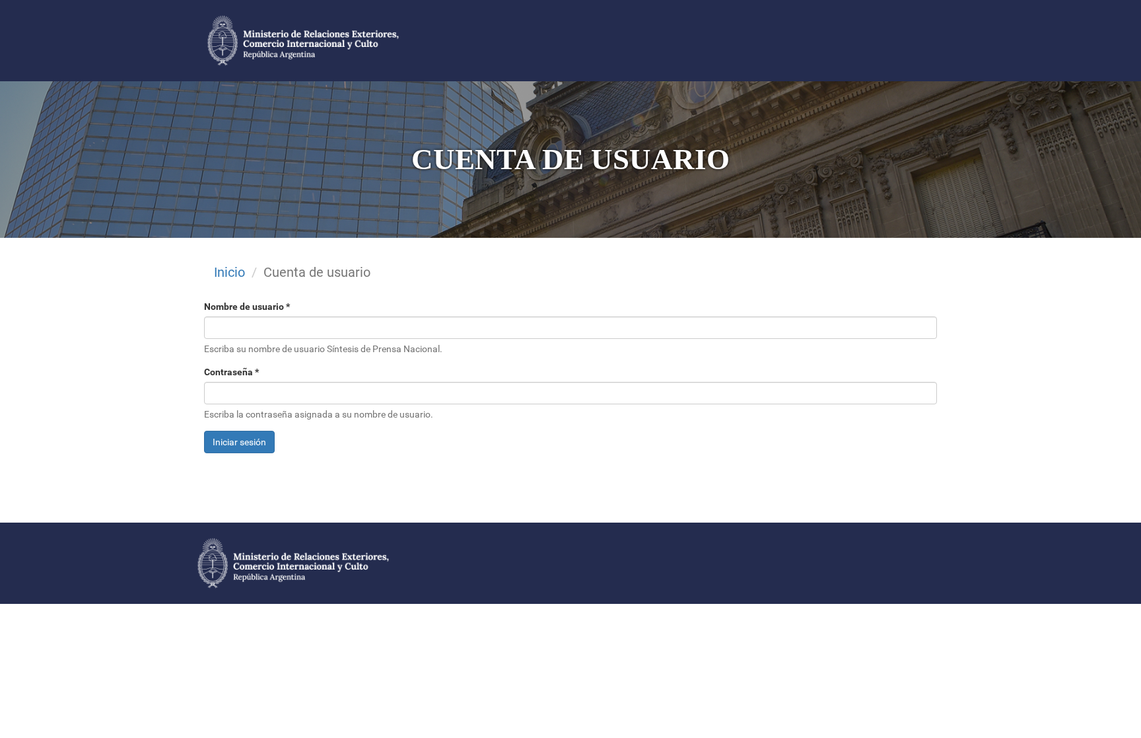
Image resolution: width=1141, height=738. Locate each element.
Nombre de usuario (247, 306)
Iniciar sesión (239, 442)
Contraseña (231, 372)
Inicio (229, 272)
